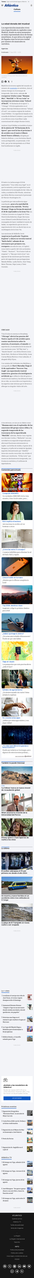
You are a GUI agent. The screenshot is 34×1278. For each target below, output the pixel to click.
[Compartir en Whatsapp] (2, 82)
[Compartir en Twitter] (9, 82)
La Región (17, 1236)
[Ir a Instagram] (14, 1266)
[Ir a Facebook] (5, 1266)
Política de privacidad (17, 1250)
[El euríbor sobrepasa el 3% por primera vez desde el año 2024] (17, 861)
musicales (13, 88)
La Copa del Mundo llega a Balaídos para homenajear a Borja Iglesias (13, 1029)
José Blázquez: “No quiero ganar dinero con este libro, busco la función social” (14, 1190)
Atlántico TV (17, 1222)
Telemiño (17, 1242)
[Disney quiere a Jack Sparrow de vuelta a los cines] (17, 827)
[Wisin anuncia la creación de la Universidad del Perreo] (17, 802)
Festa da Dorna (8, 1138)
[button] (31, 5)
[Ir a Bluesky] (29, 1266)
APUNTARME (17, 1098)
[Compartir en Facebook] (6, 82)
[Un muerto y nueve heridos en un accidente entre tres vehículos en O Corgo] (17, 886)
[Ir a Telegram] (17, 1271)
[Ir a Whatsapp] (12, 1271)
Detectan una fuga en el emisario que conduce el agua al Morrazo (14, 1019)
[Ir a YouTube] (24, 1266)
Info (17, 1247)
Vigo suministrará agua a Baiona (17, 1)
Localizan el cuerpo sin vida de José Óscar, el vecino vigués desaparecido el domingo (14, 997)
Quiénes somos (17, 1219)
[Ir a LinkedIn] (19, 1266)
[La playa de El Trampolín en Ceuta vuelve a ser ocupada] (17, 912)
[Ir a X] (9, 1266)
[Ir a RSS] (22, 1271)
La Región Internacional (17, 1239)
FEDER (17, 1259)
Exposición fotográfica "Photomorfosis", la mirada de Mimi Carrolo (13, 1113)
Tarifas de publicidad (17, 1225)
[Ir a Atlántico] (11, 5)
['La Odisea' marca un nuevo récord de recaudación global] (17, 775)
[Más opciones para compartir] (12, 82)
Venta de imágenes (17, 1228)
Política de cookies (17, 1253)
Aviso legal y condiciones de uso (17, 1256)
